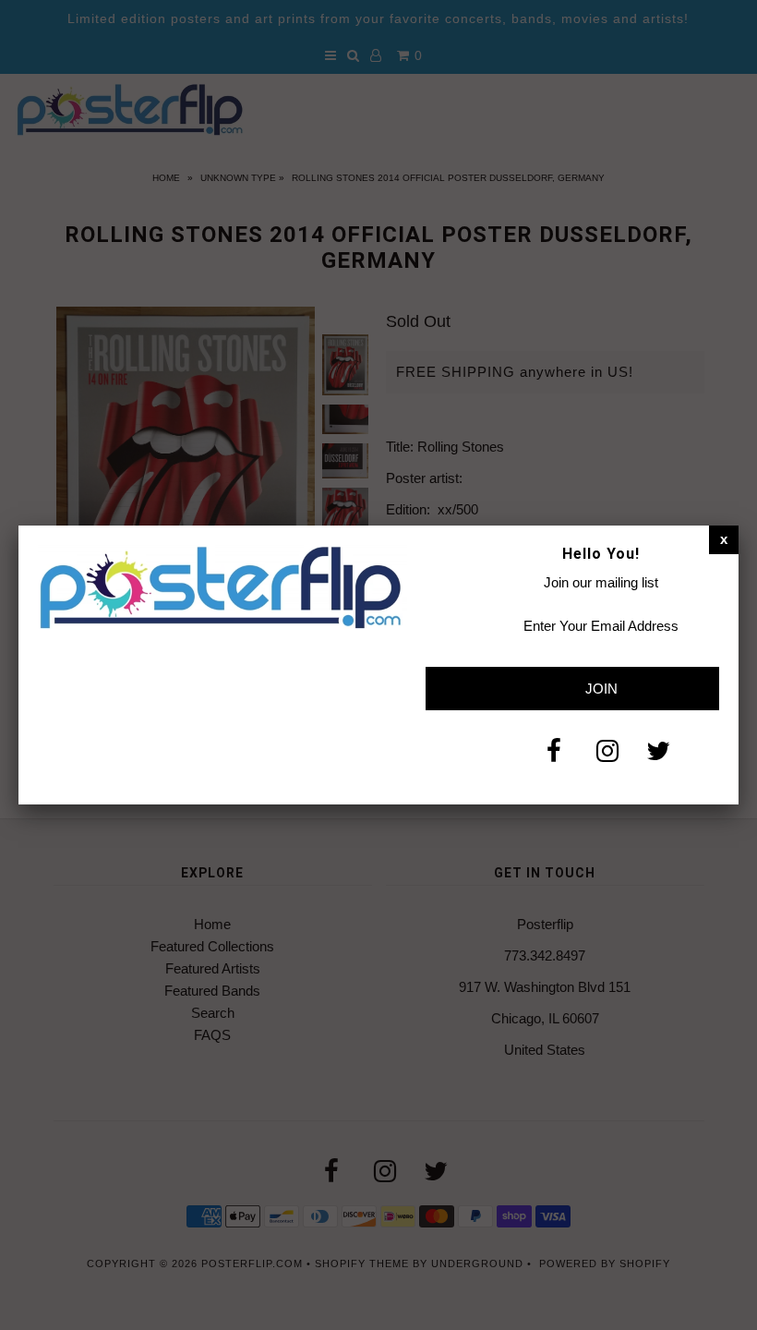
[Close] (724, 539)
